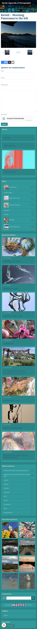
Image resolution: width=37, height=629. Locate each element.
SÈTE (18, 496)
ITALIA (18, 508)
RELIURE (18, 214)
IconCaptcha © (29, 120)
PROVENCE (18, 492)
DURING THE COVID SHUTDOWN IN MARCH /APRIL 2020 (18, 475)
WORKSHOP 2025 (10, 289)
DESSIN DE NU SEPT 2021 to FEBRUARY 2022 (15, 456)
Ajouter (4, 124)
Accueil (7, 138)
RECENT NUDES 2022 (12, 428)
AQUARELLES (21, 187)
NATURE (18, 484)
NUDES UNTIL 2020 (21, 198)
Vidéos (6, 615)
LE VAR (18, 500)
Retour (18, 52)
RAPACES (18, 488)
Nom (2, 71)
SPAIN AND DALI (18, 512)
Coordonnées (9, 146)
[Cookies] (4, 625)
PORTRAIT (18, 210)
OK (33, 598)
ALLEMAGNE (18, 504)
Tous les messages (8, 625)
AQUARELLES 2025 (11, 261)
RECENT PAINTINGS (21, 226)
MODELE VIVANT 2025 (13, 316)
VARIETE (18, 480)
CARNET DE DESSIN (21, 205)
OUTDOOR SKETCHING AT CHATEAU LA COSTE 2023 (14, 372)
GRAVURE (21, 220)
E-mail (2, 78)
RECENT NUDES (18, 192)
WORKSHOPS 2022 (11, 401)
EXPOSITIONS (10, 172)
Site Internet (4, 85)
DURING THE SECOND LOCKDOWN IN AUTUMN (18, 470)
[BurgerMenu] (3, 6)
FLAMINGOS (8, 344)
